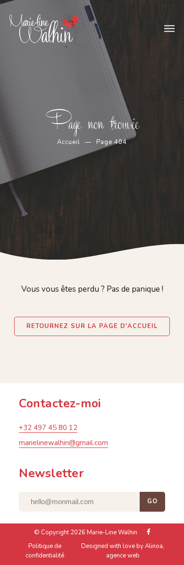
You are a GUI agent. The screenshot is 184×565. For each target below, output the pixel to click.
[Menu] (169, 29)
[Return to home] (71, 29)
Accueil (68, 142)
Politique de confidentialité (44, 551)
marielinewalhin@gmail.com (63, 442)
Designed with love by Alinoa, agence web (122, 551)
